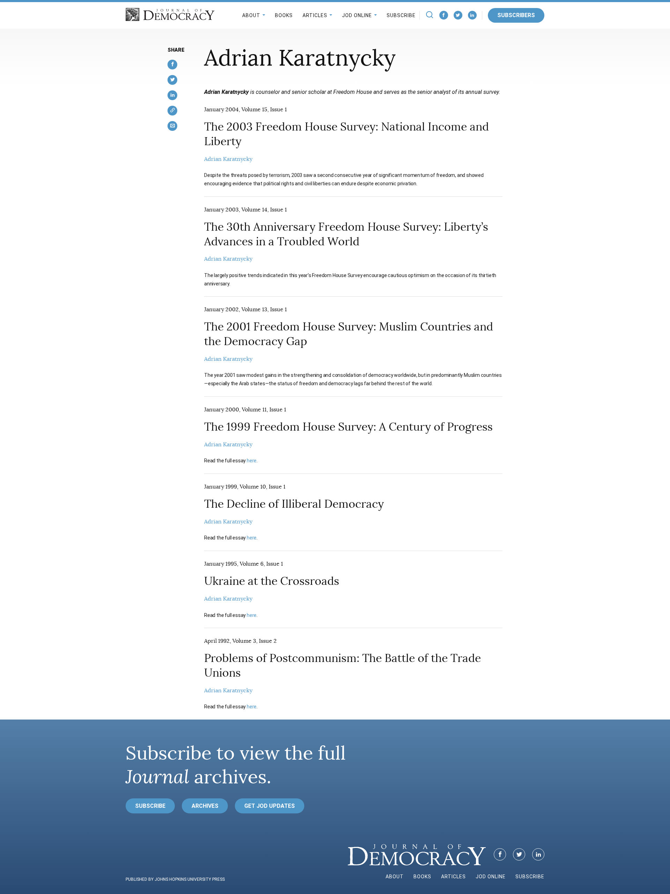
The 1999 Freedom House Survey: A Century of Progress (348, 427)
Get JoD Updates (269, 806)
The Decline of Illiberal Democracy (294, 504)
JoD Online (357, 15)
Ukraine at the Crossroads (271, 581)
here (251, 460)
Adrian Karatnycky (228, 159)
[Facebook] (443, 15)
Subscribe (401, 15)
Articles (315, 15)
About (251, 15)
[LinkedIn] (472, 15)
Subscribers (516, 15)
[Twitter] (458, 15)
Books (284, 15)
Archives (205, 806)
